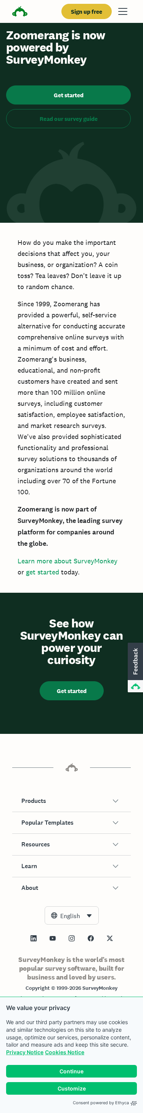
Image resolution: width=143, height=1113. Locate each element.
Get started (69, 95)
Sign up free (86, 11)
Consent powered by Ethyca (101, 1102)
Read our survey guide (69, 118)
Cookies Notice (64, 1052)
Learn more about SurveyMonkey (67, 560)
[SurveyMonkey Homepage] (19, 12)
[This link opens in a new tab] (33, 938)
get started (42, 572)
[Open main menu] (123, 11)
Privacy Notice (24, 1052)
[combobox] (72, 915)
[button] (71, 801)
